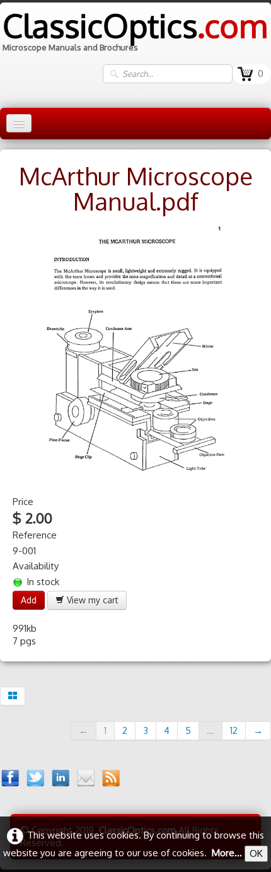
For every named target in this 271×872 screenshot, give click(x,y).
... (210, 730)
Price (23, 502)
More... (227, 853)
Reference (35, 535)
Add (29, 600)
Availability (36, 566)
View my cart (91, 600)
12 (234, 730)
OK (256, 853)
